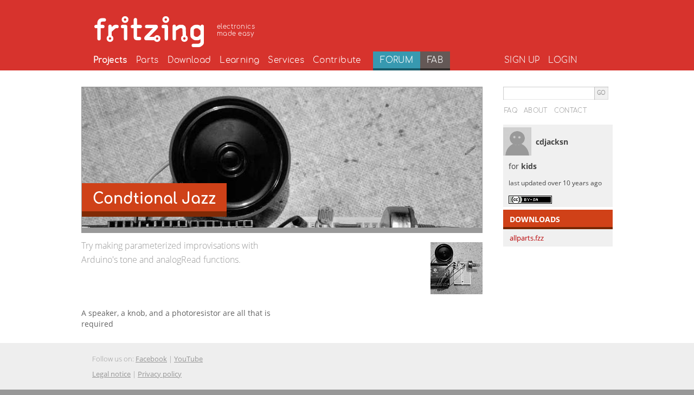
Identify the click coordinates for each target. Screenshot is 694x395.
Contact (570, 110)
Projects (110, 60)
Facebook (151, 359)
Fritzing (176, 29)
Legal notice (111, 374)
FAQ (510, 110)
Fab (435, 60)
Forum (396, 60)
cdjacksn (552, 142)
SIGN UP (521, 60)
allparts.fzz (527, 238)
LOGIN (562, 60)
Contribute (337, 60)
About (536, 110)
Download (189, 60)
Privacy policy (160, 374)
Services (286, 60)
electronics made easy (236, 30)
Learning (239, 60)
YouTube (188, 359)
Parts (147, 60)
